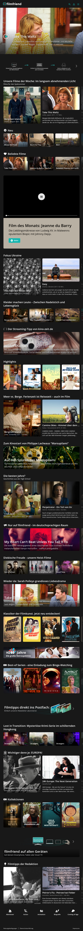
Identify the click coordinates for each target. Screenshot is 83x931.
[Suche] (69, 4)
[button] (78, 4)
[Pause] (41, 196)
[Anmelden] (74, 4)
